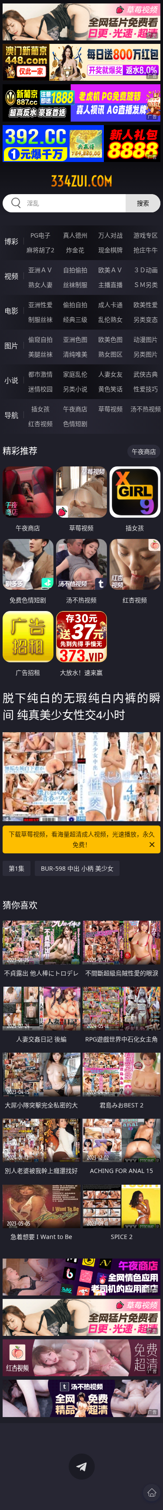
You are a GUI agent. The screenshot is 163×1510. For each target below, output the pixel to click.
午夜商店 (75, 409)
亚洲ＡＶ (40, 270)
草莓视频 (110, 409)
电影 (11, 311)
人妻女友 (110, 374)
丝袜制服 (75, 285)
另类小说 (75, 389)
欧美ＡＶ (110, 270)
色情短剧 (75, 424)
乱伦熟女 (110, 319)
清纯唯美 (75, 354)
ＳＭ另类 (145, 285)
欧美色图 (110, 339)
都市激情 (40, 374)
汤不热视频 (145, 409)
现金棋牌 (110, 250)
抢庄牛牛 (145, 250)
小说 (11, 380)
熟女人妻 (40, 285)
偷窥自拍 (40, 339)
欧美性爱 (145, 305)
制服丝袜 (40, 319)
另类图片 (145, 354)
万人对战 (110, 235)
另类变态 (145, 319)
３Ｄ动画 (145, 270)
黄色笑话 (110, 389)
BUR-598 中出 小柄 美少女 (77, 868)
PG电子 (40, 235)
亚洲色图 (75, 339)
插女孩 (40, 409)
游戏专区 (145, 235)
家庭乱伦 (75, 374)
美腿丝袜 (40, 354)
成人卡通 (110, 305)
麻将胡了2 (40, 250)
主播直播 (110, 285)
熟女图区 (110, 354)
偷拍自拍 (75, 305)
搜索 (143, 203)
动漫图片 (145, 339)
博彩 (11, 241)
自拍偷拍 (75, 270)
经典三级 (75, 319)
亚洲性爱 (40, 305)
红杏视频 (40, 424)
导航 (11, 415)
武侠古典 (145, 374)
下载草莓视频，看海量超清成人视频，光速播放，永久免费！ (82, 839)
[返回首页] (151, 1492)
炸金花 (75, 250)
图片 (11, 345)
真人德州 (75, 235)
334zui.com (82, 181)
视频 (11, 276)
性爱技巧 (145, 389)
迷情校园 (40, 389)
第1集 (16, 868)
